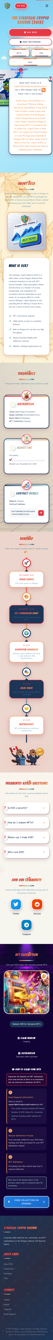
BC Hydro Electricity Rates (33, 146)
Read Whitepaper (32, 42)
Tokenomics (9, 1269)
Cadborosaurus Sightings (30, 149)
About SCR (8, 1264)
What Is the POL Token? (25, 142)
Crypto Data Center (25, 100)
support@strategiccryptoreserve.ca (30, 86)
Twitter (6, 1300)
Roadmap (8, 1273)
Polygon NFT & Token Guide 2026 (30, 139)
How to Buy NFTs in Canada (27, 125)
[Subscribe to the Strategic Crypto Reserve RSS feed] (43, 90)
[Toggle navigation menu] (47, 6)
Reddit (6, 1304)
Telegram (7, 1309)
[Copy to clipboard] (41, 513)
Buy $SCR (21, 6)
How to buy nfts (38, 108)
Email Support (10, 1314)
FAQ (6, 1278)
